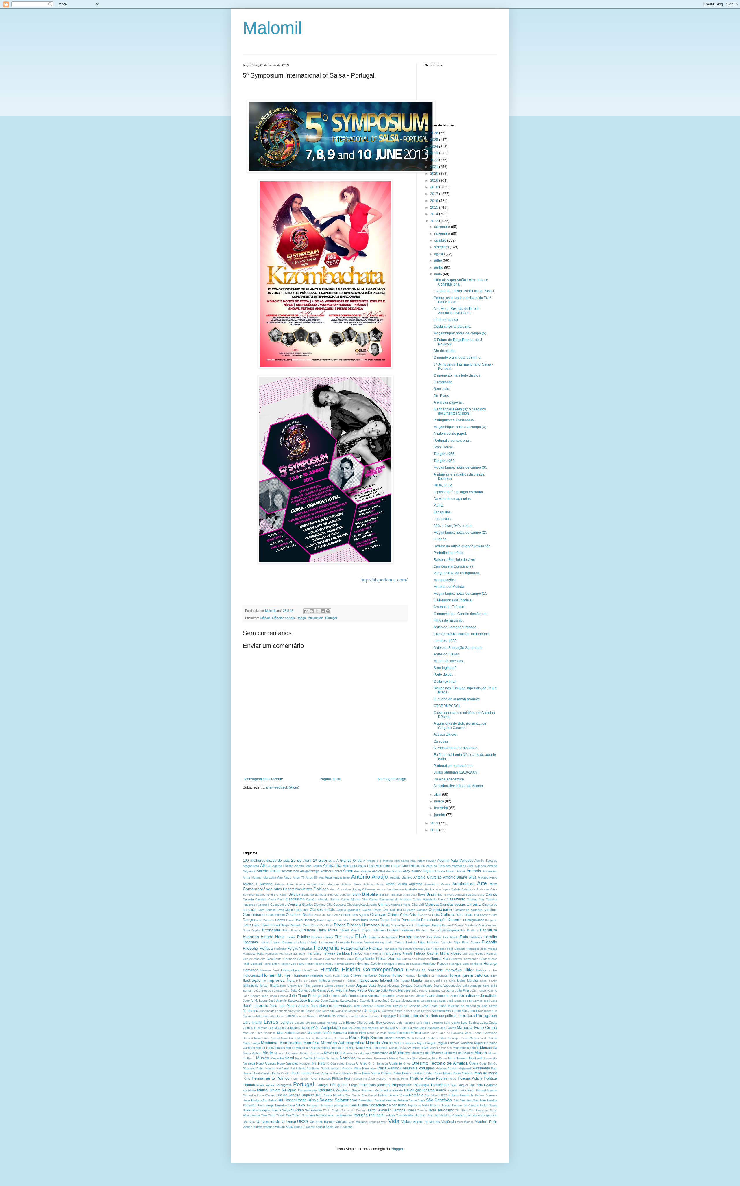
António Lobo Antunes (323, 884)
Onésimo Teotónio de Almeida (439, 1063)
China (383, 905)
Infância (324, 980)
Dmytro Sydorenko (403, 925)
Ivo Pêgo (304, 985)
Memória (311, 1042)
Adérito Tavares (485, 860)
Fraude (407, 953)
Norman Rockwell (469, 1058)
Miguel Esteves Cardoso (455, 1043)
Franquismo (391, 953)
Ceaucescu (278, 904)
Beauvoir (249, 894)
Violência (448, 1122)
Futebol (420, 953)
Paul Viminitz (262, 1073)
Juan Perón (489, 1006)
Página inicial (330, 779)
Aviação (423, 889)
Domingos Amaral (428, 925)
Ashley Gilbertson (364, 889)
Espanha (251, 936)
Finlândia (280, 948)
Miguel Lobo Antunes (270, 1047)
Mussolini (277, 1058)
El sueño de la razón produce (457, 699)
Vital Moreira (465, 1122)
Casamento (456, 899)
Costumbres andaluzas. (452, 327)
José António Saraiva (283, 1000)
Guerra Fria (439, 959)
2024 (434, 147)
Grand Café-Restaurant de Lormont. (462, 634)
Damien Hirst (488, 914)
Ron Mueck (432, 1095)
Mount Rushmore (311, 1053)
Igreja (455, 975)
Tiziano (296, 1115)
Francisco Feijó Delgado (449, 948)
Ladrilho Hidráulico (264, 1016)
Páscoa (441, 1068)
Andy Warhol (412, 871)
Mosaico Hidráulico (286, 1053)
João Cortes (299, 990)
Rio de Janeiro (288, 1095)
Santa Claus (417, 1100)
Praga (353, 1085)
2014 (434, 214)
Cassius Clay (475, 899)
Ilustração (252, 980)
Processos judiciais (374, 1085)
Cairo (481, 894)
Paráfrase (369, 1068)
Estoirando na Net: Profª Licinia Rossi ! (464, 291)
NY (314, 1063)
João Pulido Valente (483, 990)
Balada (456, 889)
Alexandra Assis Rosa (359, 866)
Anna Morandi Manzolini (259, 877)
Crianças (378, 914)
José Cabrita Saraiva (336, 1000)
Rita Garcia (352, 1095)
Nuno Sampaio (287, 1063)
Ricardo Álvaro (434, 1090)
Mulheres (401, 1052)
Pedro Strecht (462, 1073)
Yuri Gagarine (343, 1126)
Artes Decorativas (287, 889)
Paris (381, 1068)
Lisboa (403, 1015)
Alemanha (332, 865)
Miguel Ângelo (426, 1043)
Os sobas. (441, 741)
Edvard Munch (349, 930)
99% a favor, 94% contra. (453, 526)
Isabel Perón (488, 980)
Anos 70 (299, 877)
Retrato (397, 1090)
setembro (442, 247)
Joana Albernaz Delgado (394, 985)
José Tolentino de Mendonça (460, 1006)
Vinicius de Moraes (426, 1122)
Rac (453, 1085)
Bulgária (471, 894)
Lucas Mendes (327, 1022)
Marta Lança (251, 1043)
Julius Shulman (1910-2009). (456, 772)
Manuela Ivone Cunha (477, 1027)
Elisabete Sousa (427, 930)
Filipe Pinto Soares (467, 942)
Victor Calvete (377, 1122)
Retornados (383, 1090)
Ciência (265, 618)
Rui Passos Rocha (292, 1100)
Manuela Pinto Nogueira (259, 1032)
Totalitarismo (343, 1115)
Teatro (371, 1110)
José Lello (490, 1000)
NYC (321, 1063)
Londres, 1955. (445, 641)
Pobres (441, 1078)
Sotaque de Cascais (465, 1105)
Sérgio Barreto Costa (280, 1105)
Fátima (264, 942)
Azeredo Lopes (440, 889)
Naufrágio (332, 1058)
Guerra (394, 958)
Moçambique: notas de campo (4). (460, 427)
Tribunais (376, 1115)
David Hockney (305, 920)
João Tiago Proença (305, 996)
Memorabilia (290, 1042)
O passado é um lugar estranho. (459, 492)
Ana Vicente (362, 871)
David (290, 920)
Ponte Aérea (265, 1085)
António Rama (373, 884)
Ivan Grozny (288, 985)
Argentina (415, 884)
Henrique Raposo (435, 963)
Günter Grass (488, 958)
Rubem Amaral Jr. (461, 1095)
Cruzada (425, 914)
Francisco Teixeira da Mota (328, 953)
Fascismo (250, 942)
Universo (289, 1122)
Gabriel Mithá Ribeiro (444, 953)
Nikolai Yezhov (421, 1058)
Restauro (367, 1090)
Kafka (398, 1010)
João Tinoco (331, 995)
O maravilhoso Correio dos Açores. (461, 614)
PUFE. (439, 505)
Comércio (490, 909)
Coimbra (396, 909)
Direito (340, 924)
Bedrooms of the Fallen (272, 894)
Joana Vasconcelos (447, 985)
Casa (441, 899)
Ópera (473, 1063)
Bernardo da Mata (313, 894)
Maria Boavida (376, 1032)
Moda (475, 1047)
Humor (397, 975)
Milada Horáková (400, 1047)
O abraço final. (445, 681)
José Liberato (255, 1005)
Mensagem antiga (392, 779)
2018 (434, 187)
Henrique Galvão (369, 963)
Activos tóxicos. (446, 734)
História (329, 969)
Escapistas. (443, 512)
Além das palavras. (449, 402)
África (265, 865)
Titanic (280, 1115)
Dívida (385, 925)
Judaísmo (250, 1011)
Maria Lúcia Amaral (267, 1038)
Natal (289, 1058)
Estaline (303, 937)
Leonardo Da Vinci (330, 1016)
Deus (247, 925)
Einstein (392, 930)
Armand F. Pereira (437, 884)
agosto (440, 254)
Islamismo (251, 986)
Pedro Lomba (422, 1073)
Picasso (357, 1078)
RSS (444, 1095)
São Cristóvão (439, 1099)
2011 (434, 830)
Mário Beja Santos (366, 1037)
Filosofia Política (258, 948)
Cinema (474, 904)
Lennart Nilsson (306, 1016)
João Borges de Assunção (272, 990)
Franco (356, 953)
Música (262, 1058)
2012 (434, 823)
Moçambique (462, 1047)
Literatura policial (442, 1016)
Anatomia (378, 871)
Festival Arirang (374, 942)
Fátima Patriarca (283, 942)
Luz (270, 1028)
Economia (271, 930)
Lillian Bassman (369, 1016)
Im (264, 980)
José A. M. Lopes (255, 1000)
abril (438, 795)
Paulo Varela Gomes (376, 1073)
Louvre (299, 1022)
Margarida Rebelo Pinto (349, 1032)
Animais (474, 870)
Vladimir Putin (486, 1122)
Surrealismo (313, 1110)
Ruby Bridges (252, 1100)
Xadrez (310, 1126)
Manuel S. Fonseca (398, 1028)
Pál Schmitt (298, 1068)
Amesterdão (290, 871)
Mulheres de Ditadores (427, 1053)
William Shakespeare (289, 1126)
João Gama (317, 990)
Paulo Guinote (322, 1073)
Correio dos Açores (355, 914)
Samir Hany (366, 1100)
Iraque (405, 980)
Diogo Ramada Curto (295, 925)
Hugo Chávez (351, 975)
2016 (434, 201)
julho (438, 261)
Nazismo (348, 1058)
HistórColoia (310, 970)
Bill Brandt (398, 894)
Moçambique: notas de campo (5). (460, 333)
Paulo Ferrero (301, 1073)
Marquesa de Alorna (483, 1038)
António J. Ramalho (257, 884)
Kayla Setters (422, 1010)
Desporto (491, 920)
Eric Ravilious (469, 930)
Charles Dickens (313, 904)
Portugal (331, 618)
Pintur (405, 1078)
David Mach (342, 920)
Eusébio (420, 937)
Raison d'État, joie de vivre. (455, 560)
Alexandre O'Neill (388, 866)
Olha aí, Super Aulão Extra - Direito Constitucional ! (461, 282)
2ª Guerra (322, 860)
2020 (434, 174)
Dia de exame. (445, 351)
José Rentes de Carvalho (403, 1006)
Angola (428, 871)
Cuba (436, 914)
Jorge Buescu (405, 995)
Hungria (422, 975)
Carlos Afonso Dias (354, 899)
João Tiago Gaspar (275, 995)
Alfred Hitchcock (413, 866)
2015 (434, 207)
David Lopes (325, 920)
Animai (460, 871)
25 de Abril (301, 860)
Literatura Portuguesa (477, 1015)
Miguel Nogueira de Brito (338, 1047)
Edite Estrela (291, 930)
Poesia (464, 1078)
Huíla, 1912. (443, 485)
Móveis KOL (332, 1053)
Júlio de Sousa (304, 1010)
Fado (464, 937)
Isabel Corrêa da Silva (440, 980)
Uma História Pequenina (480, 1115)
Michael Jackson (405, 1043)
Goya (350, 958)
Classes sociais (322, 910)
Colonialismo (440, 909)
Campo (491, 894)
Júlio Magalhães (352, 1010)
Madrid (307, 1028)
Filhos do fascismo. (449, 620)
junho (439, 268)
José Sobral (430, 1006)
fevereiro (441, 808)
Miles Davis (420, 1047)
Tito (288, 1115)
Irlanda (416, 981)
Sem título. (442, 389)
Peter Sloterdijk (320, 1078)
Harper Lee (288, 963)
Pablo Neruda (265, 1068)
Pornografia (283, 1085)
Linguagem (388, 1016)
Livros (271, 1022)
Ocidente (395, 1063)
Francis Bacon (422, 948)
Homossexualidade (308, 975)
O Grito (361, 1063)
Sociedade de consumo (387, 1105)
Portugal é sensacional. (452, 441)
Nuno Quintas (266, 1063)
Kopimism (484, 1010)
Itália (274, 985)
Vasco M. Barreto (322, 1122)
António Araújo (369, 877)
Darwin (280, 920)
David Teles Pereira (365, 920)
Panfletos (313, 1068)
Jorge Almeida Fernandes (377, 995)
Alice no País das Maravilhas (446, 866)
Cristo (414, 915)
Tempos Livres (404, 1110)
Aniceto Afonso (445, 871)
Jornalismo (469, 995)
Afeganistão (251, 866)
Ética (339, 937)
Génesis (468, 953)
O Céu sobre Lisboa (341, 1063)
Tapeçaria (348, 1110)
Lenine (290, 1016)
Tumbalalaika (405, 1115)
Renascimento (307, 1090)
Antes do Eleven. (447, 654)
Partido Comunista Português (411, 1068)
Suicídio (297, 1110)
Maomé (301, 1032)
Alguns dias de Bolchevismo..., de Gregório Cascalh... (460, 725)
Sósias (445, 1105)
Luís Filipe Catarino (429, 1022)
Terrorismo (445, 1110)
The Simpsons (479, 1110)
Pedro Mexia (443, 1073)
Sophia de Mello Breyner (424, 1105)
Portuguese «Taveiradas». (454, 420)
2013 (434, 221)
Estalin (291, 937)
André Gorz (394, 871)
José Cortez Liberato (397, 1000)
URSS (302, 1121)
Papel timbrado (331, 1068)
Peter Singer (300, 1078)
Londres (286, 1023)
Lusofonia (260, 1028)
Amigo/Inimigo (309, 871)
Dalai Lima (472, 914)
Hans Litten (271, 963)
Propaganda (401, 1085)
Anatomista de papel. (450, 434)
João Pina (462, 990)
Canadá (248, 899)
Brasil (431, 894)
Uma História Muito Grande (444, 1115)
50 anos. (440, 539)
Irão (396, 980)
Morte (267, 1052)
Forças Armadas (300, 948)
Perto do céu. (444, 675)
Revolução (412, 1090)
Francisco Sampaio (292, 953)
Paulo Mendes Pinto (347, 1073)
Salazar (326, 1099)
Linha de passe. (446, 320)
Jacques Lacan (322, 985)
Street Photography (256, 1110)
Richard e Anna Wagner (259, 1095)
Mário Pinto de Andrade (423, 1038)
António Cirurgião (427, 877)
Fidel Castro (395, 942)
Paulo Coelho (281, 1073)
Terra (432, 1110)
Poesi (452, 1078)
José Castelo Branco (366, 1000)
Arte (482, 883)
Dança (301, 618)
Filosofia (489, 942)
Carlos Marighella (424, 899)
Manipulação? (445, 580)
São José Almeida (485, 1100)
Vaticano (341, 1122)
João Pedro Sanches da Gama (433, 990)
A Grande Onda (349, 861)
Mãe (315, 1028)
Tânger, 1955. (444, 454)
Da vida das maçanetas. (452, 499)
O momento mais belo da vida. (457, 375)
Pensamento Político (271, 1078)
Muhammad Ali (382, 1053)
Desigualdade (474, 920)
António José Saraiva (289, 884)
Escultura (488, 930)
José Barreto (309, 1001)
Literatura (419, 1015)
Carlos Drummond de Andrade (390, 899)
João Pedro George (364, 990)
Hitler (469, 970)
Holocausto (252, 975)
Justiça (370, 1010)
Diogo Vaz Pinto (322, 925)
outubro (440, 240)
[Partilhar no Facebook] (322, 611)
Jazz (372, 986)
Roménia (416, 1095)
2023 (434, 153)
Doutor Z (448, 925)
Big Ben (385, 894)
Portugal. (322, 1085)
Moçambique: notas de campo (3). (460, 467)
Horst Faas (332, 975)
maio (438, 274)
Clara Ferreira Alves (271, 909)
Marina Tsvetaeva (336, 1038)
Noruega (249, 1063)
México (387, 1043)
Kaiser (408, 1010)
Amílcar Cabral (331, 871)
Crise (404, 915)
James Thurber (344, 985)
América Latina (269, 871)
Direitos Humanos (363, 924)
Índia (291, 981)
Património (481, 1068)
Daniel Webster (264, 920)
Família (490, 936)
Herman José (269, 970)
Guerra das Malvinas (416, 958)
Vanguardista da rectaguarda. (457, 573)
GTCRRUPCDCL (447, 706)
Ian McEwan (439, 975)
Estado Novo (273, 936)
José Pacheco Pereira (369, 1006)
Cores (336, 914)
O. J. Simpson (378, 1063)
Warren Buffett (252, 1126)
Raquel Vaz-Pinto (470, 1085)
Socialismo (359, 1105)
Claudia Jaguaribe (348, 909)
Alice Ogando (476, 866)
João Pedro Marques (395, 990)
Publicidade (440, 1085)
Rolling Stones (388, 1095)
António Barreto (401, 877)
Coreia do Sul (321, 914)
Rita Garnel (369, 1095)
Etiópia (349, 937)
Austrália (411, 889)
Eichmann (379, 930)
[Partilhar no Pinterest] (328, 611)
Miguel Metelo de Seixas (303, 1047)
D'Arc (459, 914)
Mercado (373, 1043)
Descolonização (434, 920)
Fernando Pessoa (349, 942)
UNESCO (249, 1122)
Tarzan (360, 1110)
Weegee (268, 1126)
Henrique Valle (459, 963)
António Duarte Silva (459, 877)
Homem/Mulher (276, 975)
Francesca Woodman (398, 948)
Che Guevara (336, 904)
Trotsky (389, 1115)
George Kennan (486, 953)
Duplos (256, 930)
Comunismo (254, 914)
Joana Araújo (423, 985)
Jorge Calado (425, 995)
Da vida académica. (449, 779)
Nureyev (304, 1063)
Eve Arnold (450, 937)
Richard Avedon (486, 1090)
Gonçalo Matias (335, 958)
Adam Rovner (426, 860)
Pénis (246, 1078)
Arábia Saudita (396, 884)
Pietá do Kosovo (374, 1078)
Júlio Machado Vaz (328, 1010)
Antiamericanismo (337, 877)
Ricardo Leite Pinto (461, 1090)
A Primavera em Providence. (456, 748)
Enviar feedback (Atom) (280, 787)
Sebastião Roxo (253, 1105)
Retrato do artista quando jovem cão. (462, 546)
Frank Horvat (372, 953)
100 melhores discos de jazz (266, 861)
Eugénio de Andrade (383, 937)
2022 (434, 160)
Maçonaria (281, 1028)
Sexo (300, 1105)
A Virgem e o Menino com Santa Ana (389, 860)
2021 (434, 167)
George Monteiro (254, 958)
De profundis (390, 920)
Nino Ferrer (439, 1058)
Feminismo (326, 942)
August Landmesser (390, 889)
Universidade (268, 1121)
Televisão (384, 1110)
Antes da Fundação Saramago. (458, 648)
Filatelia (411, 942)
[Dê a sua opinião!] (311, 611)
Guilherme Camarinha (463, 958)
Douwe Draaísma (465, 925)
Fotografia (326, 948)
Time (264, 1115)
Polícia (477, 1078)
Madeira (295, 1028)
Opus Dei (485, 1063)
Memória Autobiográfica (343, 1042)
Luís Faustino (406, 1022)
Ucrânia (420, 1115)
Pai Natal (282, 1068)
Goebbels (289, 958)
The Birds (461, 1110)
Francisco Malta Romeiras (260, 953)
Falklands (475, 937)
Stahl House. (444, 447)
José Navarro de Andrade (331, 1006)
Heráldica (476, 963)
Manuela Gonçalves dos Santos (434, 1028)
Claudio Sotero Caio (375, 909)
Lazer (281, 1016)
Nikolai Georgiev (400, 1058)
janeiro (440, 815)
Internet (386, 981)
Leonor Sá (351, 1016)
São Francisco (462, 1100)
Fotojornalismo (354, 948)
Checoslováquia (358, 904)
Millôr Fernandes (441, 1047)
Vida (393, 1121)
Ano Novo (284, 877)
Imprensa (276, 980)
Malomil (272, 28)
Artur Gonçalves (341, 889)
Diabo (256, 925)
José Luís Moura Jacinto (289, 1006)
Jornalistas (488, 996)
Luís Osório (452, 1022)
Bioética (411, 894)
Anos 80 (312, 877)
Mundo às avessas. (449, 661)
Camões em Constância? (453, 566)
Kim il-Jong (453, 1010)
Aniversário (489, 871)
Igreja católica (475, 975)
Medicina (269, 1042)
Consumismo (275, 914)
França (375, 948)
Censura (294, 905)
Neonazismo (365, 1058)
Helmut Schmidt (345, 963)
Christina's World (399, 904)
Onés (406, 1063)
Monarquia (488, 1048)
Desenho (455, 919)
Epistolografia (449, 930)
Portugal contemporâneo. (453, 766)
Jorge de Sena (447, 995)
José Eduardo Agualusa (429, 1000)
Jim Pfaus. (442, 396)
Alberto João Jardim (308, 866)
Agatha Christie (282, 866)
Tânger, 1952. (444, 461)
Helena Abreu (324, 963)
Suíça (286, 1110)
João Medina (337, 990)
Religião (289, 1090)
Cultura (447, 914)
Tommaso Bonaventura (317, 1115)
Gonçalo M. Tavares (310, 958)
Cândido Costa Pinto (269, 899)
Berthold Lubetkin (339, 894)
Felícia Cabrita (306, 942)
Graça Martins (365, 958)
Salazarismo (346, 1099)
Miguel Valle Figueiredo (372, 1047)
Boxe (421, 894)
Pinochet (394, 1078)
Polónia (249, 1085)
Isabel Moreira (467, 980)
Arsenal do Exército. (449, 607)
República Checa (348, 1090)
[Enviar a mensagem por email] (306, 611)
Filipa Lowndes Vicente (435, 942)
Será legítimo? (445, 668)
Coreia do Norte (299, 915)
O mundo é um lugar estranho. (457, 358)
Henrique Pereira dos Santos (402, 963)
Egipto (366, 930)
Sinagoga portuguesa (334, 1105)
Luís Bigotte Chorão (353, 1022)
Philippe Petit (341, 1078)
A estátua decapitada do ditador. (459, 786)
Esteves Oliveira (322, 937)
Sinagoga (312, 1105)
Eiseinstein (407, 930)
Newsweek (381, 1058)
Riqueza (308, 1095)
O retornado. (443, 382)
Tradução (360, 1115)
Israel (264, 986)
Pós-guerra (339, 1085)
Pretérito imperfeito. (449, 553)
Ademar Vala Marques (455, 861)
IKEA (493, 975)
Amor (348, 870)
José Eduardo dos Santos (464, 1000)
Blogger (397, 1149)
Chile (373, 904)
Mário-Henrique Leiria (454, 1038)
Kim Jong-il (469, 1010)
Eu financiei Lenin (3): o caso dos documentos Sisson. (460, 411)
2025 (434, 140)
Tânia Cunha (332, 1110)
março (439, 801)
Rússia (313, 1100)
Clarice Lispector (297, 909)
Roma (403, 1095)
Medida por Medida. (449, 587)
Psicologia (421, 1085)
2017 (434, 194)
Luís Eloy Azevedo (382, 1022)
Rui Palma (269, 1100)
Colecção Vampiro (415, 909)
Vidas (406, 1121)
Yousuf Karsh (325, 1126)
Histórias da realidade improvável (434, 970)
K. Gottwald (386, 1010)
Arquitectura (463, 883)
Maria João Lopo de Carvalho (442, 1032)
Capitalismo (295, 899)
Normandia (490, 1058)
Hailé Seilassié (252, 963)
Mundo (480, 1052)
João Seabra (251, 995)
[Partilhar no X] (317, 611)
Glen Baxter (274, 958)
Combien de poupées (468, 909)
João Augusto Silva (476, 985)
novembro (442, 234)
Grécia (381, 959)
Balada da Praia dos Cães (479, 889)
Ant (321, 877)
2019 (434, 180)
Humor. (410, 975)
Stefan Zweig (488, 1105)
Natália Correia (314, 1058)
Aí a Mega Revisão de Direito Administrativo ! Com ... (457, 311)
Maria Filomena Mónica (404, 1032)
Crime (393, 914)
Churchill (418, 904)
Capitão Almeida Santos (323, 899)
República (326, 1090)
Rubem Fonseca (486, 1095)
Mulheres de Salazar (458, 1053)
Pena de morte (485, 1073)
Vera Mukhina (358, 1122)
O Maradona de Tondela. (453, 600)
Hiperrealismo (290, 970)
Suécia (276, 1110)
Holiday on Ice (486, 970)
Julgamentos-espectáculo (276, 1010)
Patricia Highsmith (460, 1068)
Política (490, 1078)
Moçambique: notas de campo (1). (460, 594)
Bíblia (356, 894)
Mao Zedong (286, 1032)
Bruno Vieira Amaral (451, 894)
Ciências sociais (283, 618)
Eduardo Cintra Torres (319, 930)
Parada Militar (352, 1068)
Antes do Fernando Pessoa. (455, 627)
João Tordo (349, 995)
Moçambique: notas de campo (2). (460, 533)
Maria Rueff (289, 1038)
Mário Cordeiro (395, 1038)
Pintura (416, 1078)
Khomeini (438, 1010)
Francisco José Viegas (482, 948)
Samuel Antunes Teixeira (391, 1100)
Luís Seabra (469, 1022)
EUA (361, 936)
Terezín (422, 1110)
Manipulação (330, 1028)
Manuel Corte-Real (354, 1028)
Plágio (430, 1078)
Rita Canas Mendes (330, 1095)
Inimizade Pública (344, 980)
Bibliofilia (370, 894)
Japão (361, 985)
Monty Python (252, 1053)
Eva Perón (434, 937)
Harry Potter (305, 963)
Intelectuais (315, 618)
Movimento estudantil (357, 1053)
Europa (405, 936)
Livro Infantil (252, 1023)
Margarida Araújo (319, 1032)
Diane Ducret (270, 925)
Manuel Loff (376, 1028)
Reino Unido (268, 1090)
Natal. (299, 1058)
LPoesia (310, 1022)
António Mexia (351, 884)
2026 (434, 133)
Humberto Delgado (376, 975)
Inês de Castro (306, 980)
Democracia (410, 920)
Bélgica (294, 894)
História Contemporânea (373, 969)
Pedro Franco (402, 1073)
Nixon (452, 1058)
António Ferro (487, 877)
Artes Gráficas (316, 889)
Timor (271, 1115)
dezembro (442, 227)
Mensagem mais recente (263, 779)
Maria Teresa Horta (310, 1038)
